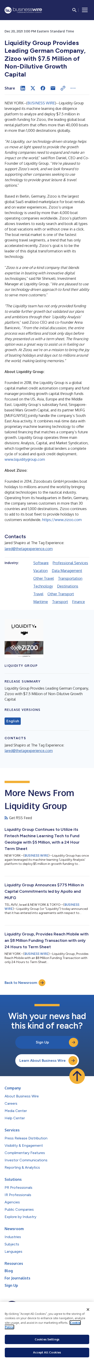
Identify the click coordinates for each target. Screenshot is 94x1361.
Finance (78, 601)
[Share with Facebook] (43, 88)
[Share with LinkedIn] (22, 88)
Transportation (70, 578)
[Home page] (23, 10)
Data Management (67, 570)
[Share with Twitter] (33, 88)
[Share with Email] (53, 88)
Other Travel (43, 578)
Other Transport (60, 594)
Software (41, 563)
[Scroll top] (77, 1076)
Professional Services (70, 563)
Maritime (40, 601)
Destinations (67, 586)
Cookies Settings (47, 1339)
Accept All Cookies (47, 1352)
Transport (60, 601)
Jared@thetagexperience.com (29, 548)
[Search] (74, 10)
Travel (38, 594)
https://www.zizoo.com (62, 519)
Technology (43, 586)
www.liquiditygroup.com (25, 459)
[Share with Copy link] (63, 88)
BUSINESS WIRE (41, 103)
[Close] (88, 1310)
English (12, 721)
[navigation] (84, 10)
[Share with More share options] (73, 88)
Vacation (40, 570)
